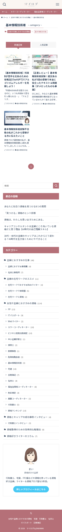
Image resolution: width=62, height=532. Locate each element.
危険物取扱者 (15, 357)
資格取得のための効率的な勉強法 (25, 429)
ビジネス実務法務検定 (20, 333)
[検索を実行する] (56, 186)
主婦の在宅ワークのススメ (23, 278)
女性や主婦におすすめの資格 (19, 31)
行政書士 (13, 404)
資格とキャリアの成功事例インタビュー (29, 417)
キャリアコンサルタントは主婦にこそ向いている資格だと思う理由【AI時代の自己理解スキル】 (30, 228)
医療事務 (13, 351)
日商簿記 (13, 374)
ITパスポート (15, 315)
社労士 (12, 380)
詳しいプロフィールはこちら (31, 489)
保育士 (12, 345)
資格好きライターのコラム (22, 436)
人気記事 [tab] (44, 44)
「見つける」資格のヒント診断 (20, 213)
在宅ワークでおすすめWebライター (25, 284)
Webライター (15, 321)
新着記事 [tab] (18, 44)
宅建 (12, 368)
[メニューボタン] (57, 4)
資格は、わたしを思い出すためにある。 (24, 219)
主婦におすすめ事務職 (19, 266)
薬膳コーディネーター (19, 398)
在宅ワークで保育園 (18, 290)
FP (11, 309)
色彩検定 (13, 392)
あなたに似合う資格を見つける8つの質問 (25, 206)
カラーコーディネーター (21, 327)
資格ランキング (17, 410)
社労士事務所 (15, 272)
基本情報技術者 (16, 362)
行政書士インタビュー (19, 423)
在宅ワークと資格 (17, 296)
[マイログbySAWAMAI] (31, 4)
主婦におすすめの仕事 (20, 260)
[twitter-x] (31, 513)
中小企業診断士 (16, 339)
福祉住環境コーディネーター (22, 386)
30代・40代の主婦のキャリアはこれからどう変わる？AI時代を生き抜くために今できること (29, 237)
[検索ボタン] (4, 4)
